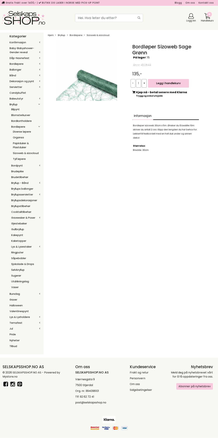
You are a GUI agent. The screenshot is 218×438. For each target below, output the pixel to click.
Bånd (13, 75)
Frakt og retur (139, 372)
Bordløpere (17, 64)
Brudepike (17, 171)
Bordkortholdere (21, 121)
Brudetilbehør (19, 177)
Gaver (13, 299)
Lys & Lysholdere (20, 317)
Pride (13, 334)
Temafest (16, 323)
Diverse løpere (22, 131)
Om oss (190, 2)
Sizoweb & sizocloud (26, 153)
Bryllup (14, 104)
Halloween (16, 305)
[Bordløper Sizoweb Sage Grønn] (86, 71)
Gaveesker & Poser (23, 217)
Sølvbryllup (18, 270)
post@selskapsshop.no (90, 402)
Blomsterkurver (20, 115)
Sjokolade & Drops (22, 264)
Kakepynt (17, 235)
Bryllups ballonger (22, 188)
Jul (11, 328)
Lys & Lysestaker (21, 246)
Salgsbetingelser (141, 390)
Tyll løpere (19, 159)
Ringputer (17, 252)
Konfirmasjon (18, 42)
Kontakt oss (206, 2)
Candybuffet (18, 93)
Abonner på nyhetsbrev (194, 386)
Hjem (51, 35)
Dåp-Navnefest (19, 58)
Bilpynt (15, 109)
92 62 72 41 (87, 397)
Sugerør (16, 275)
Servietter (16, 87)
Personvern (137, 378)
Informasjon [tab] (143, 116)
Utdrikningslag (20, 281)
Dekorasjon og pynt (22, 81)
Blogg (178, 2)
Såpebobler (18, 258)
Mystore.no (10, 377)
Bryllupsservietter (22, 194)
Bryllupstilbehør (20, 206)
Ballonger (15, 69)
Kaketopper (18, 241)
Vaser (15, 287)
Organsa (18, 137)
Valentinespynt (19, 311)
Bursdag (15, 294)
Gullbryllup (17, 229)
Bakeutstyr (16, 98)
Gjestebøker (19, 223)
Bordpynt (17, 165)
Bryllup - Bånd (19, 183)
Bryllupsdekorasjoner (24, 200)
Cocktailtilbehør (21, 212)
